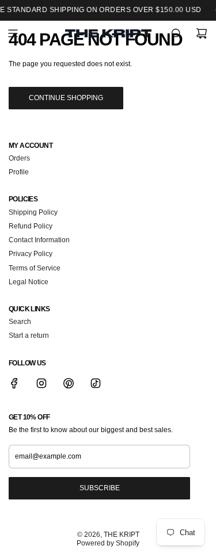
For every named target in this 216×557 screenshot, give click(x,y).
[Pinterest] (68, 383)
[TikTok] (95, 383)
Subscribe (99, 488)
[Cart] (201, 33)
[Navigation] (12, 33)
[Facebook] (14, 383)
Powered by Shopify (108, 543)
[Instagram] (41, 383)
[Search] (176, 33)
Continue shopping (66, 98)
